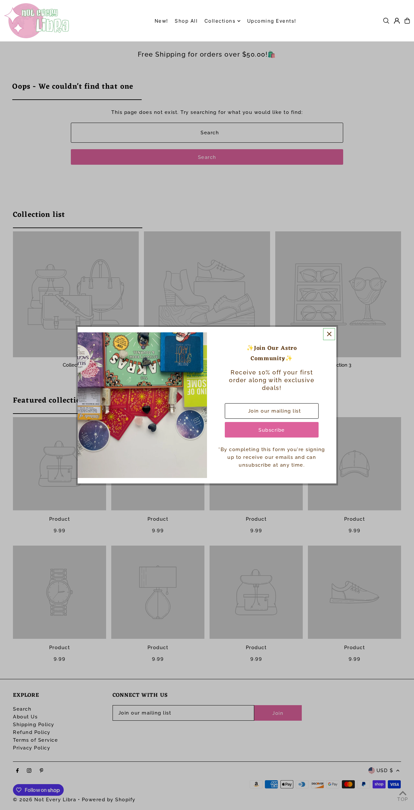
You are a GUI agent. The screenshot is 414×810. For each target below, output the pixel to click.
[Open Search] (386, 21)
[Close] (329, 334)
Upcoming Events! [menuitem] (271, 21)
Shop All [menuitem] (186, 21)
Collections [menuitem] (220, 21)
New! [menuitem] (161, 21)
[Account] (397, 21)
